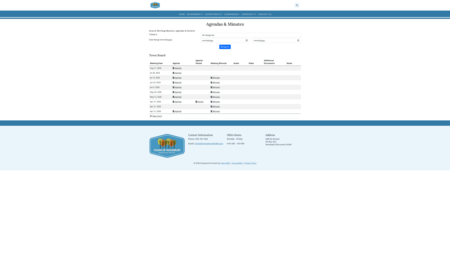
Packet (200, 101)
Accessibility (237, 163)
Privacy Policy (250, 163)
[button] (195, 14)
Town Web (225, 163)
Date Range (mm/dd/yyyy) (160, 39)
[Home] (155, 5)
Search (226, 47)
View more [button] (157, 116)
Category (153, 34)
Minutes (216, 77)
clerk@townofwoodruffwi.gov (209, 143)
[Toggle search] (297, 5)
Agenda (177, 68)
